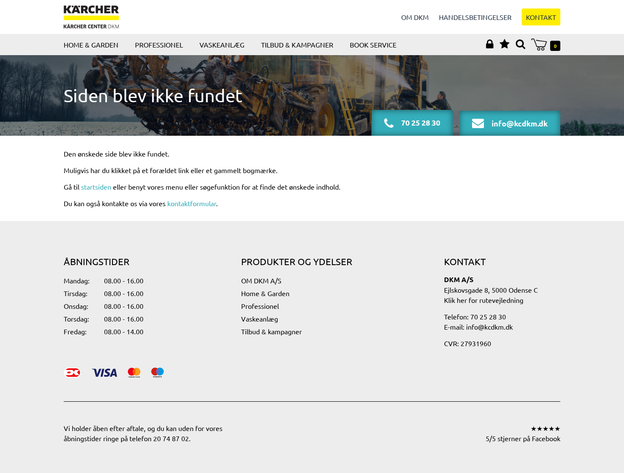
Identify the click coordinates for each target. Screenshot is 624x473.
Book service (373, 44)
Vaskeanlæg (222, 44)
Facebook (546, 438)
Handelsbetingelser (475, 17)
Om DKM (415, 17)
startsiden (96, 186)
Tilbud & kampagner (297, 44)
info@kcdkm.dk (489, 326)
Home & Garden (91, 44)
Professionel (159, 44)
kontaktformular (191, 203)
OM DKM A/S (261, 280)
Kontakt (541, 17)
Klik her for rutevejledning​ (483, 300)
